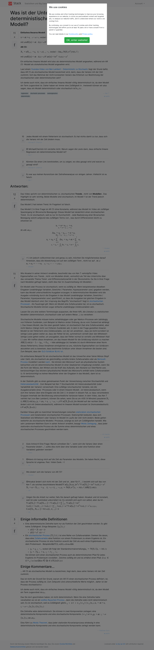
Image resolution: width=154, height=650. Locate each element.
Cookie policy (74, 34)
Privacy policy (87, 34)
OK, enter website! (77, 40)
